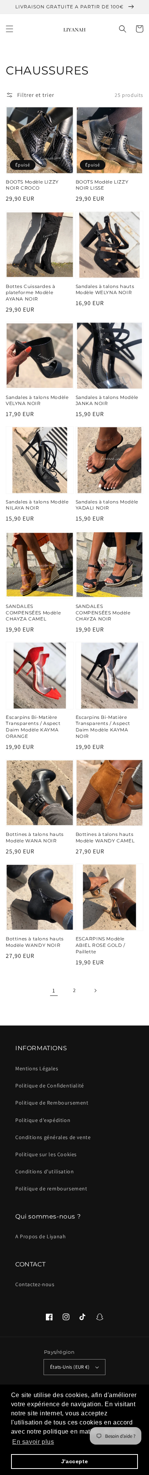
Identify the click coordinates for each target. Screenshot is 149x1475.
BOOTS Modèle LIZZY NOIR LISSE (102, 185)
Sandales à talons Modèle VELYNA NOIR (37, 400)
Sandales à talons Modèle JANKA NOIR (107, 400)
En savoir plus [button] (33, 1442)
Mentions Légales (36, 1068)
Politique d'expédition (42, 1120)
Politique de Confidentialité (49, 1085)
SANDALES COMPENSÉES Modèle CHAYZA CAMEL (33, 612)
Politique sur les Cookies (46, 1154)
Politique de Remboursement (52, 1102)
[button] (9, 29)
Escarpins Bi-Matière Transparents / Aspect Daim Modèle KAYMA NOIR (103, 726)
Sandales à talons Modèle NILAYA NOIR (37, 505)
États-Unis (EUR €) (69, 1367)
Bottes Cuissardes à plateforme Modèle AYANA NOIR (30, 292)
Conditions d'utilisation (44, 1171)
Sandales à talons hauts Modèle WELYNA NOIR (105, 289)
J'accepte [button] (74, 1461)
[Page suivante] (95, 990)
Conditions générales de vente (53, 1137)
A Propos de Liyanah (40, 1236)
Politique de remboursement (51, 1188)
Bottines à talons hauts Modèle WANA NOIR (35, 837)
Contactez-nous (34, 1284)
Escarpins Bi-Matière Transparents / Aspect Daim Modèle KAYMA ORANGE (33, 726)
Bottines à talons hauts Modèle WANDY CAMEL (105, 837)
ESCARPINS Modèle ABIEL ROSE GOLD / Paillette (100, 945)
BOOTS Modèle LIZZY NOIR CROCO (32, 185)
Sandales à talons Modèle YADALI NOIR (107, 505)
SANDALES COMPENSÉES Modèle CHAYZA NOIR (103, 612)
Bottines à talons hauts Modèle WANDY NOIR (35, 942)
